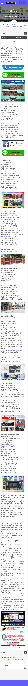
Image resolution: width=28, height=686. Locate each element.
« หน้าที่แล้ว (21, 31)
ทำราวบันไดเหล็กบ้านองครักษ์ (10, 393)
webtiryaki (14, 683)
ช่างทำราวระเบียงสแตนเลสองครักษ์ (12, 350)
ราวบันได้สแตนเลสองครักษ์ (9, 291)
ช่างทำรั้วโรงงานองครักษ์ (9, 172)
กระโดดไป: (23, 662)
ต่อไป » (25, 31)
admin (14, 41)
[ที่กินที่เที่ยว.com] (11, 2)
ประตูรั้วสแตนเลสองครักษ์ (9, 236)
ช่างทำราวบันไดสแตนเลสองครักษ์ (11, 122)
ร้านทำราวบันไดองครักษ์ (8, 446)
